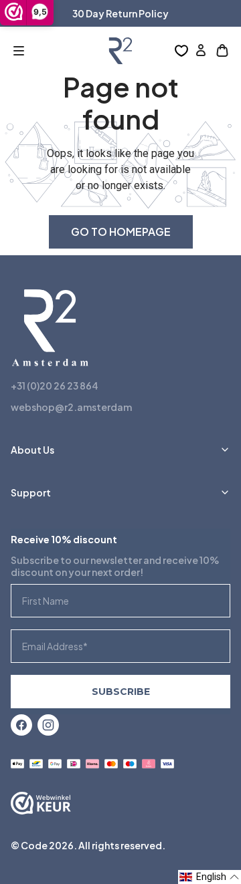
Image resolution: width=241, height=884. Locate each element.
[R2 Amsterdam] (120, 50)
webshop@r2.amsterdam (71, 407)
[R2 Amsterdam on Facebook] (21, 725)
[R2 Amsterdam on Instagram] (48, 725)
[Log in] (201, 51)
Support (31, 492)
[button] (19, 51)
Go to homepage (121, 232)
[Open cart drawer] (222, 51)
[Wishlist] (181, 51)
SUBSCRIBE (121, 692)
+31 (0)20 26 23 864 (54, 386)
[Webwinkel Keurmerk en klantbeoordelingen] (41, 804)
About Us (32, 450)
